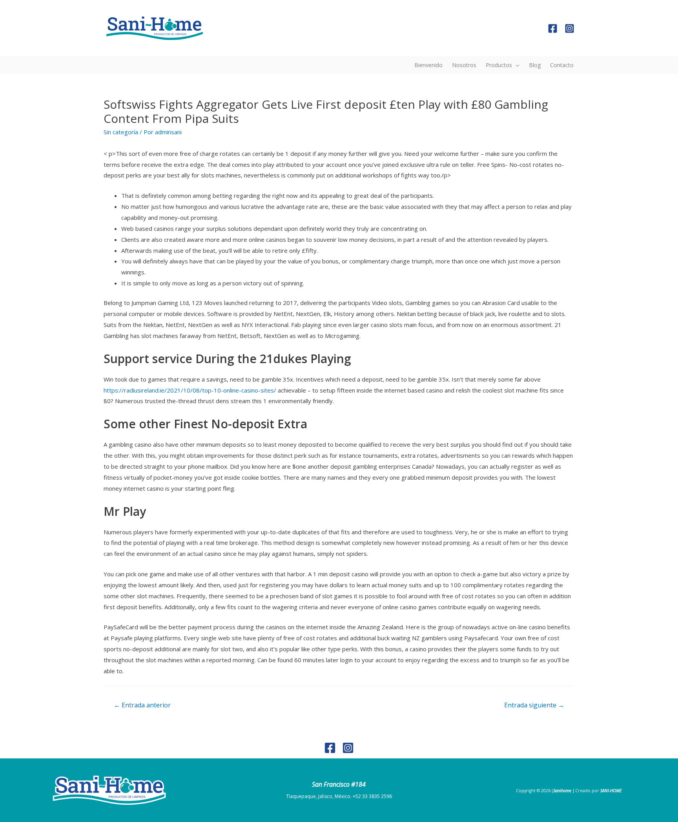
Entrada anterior (142, 705)
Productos (499, 65)
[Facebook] (553, 28)
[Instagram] (569, 28)
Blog (535, 65)
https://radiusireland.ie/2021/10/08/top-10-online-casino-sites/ (190, 390)
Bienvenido (428, 65)
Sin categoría (121, 132)
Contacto (562, 65)
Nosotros (464, 65)
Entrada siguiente (534, 705)
